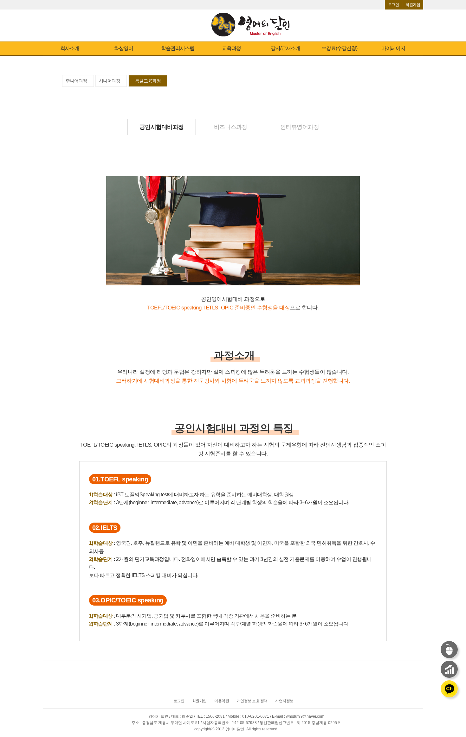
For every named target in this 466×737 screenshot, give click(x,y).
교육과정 (231, 48)
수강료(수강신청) (339, 48)
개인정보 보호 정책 (252, 701)
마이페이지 (393, 48)
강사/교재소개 (285, 48)
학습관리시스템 (177, 48)
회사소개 (69, 48)
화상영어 (123, 48)
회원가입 (412, 5)
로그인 (393, 5)
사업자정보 (284, 701)
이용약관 (221, 701)
